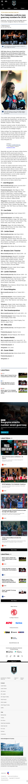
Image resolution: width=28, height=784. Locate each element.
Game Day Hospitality (5, 723)
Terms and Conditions (13, 776)
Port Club (3, 728)
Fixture (15, 8)
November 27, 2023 (11, 147)
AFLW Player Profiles (5, 705)
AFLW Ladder (4, 702)
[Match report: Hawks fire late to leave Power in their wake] (14, 375)
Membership (3, 714)
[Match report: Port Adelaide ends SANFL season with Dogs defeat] (14, 391)
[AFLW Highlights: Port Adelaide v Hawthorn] (14, 480)
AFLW (9, 8)
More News (14, 600)
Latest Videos (4, 688)
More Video (14, 549)
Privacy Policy (22, 678)
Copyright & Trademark (14, 778)
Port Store (3, 720)
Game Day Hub (4, 725)
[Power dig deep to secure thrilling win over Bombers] (14, 383)
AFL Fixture (3, 691)
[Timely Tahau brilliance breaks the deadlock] (14, 534)
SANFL (2, 707)
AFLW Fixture (3, 699)
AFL (3, 8)
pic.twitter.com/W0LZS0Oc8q (13, 145)
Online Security (4, 780)
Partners (2, 731)
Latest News (3, 685)
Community (3, 734)
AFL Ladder (3, 694)
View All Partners (13, 642)
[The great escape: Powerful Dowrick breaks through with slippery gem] (14, 507)
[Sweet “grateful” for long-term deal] (14, 593)
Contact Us (3, 776)
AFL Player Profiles (5, 696)
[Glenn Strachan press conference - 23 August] (14, 453)
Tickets (22, 8)
